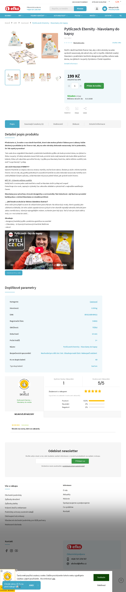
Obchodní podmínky (80, 2)
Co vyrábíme (68, 507)
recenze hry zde (14, 273)
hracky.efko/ (11, 550)
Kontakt (66, 511)
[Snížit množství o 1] (69, 86)
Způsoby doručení (99, 2)
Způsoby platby (11, 503)
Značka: (116, 43)
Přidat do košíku (94, 86)
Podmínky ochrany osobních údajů (19, 512)
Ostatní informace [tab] (97, 124)
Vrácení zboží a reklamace (15, 507)
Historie (66, 498)
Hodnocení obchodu (13, 524)
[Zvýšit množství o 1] (80, 86)
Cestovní (93, 301)
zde (53, 579)
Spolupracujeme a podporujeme (76, 503)
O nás (65, 490)
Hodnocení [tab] (58, 124)
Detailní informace (71, 63)
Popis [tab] (12, 124)
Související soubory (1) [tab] (34, 124)
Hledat (80, 9)
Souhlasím (101, 577)
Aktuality (66, 494)
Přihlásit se (80, 461)
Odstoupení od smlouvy (14, 516)
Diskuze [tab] (76, 124)
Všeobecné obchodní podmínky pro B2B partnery (25, 520)
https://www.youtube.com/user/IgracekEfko (16, 550)
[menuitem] (10, 15)
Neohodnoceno (78, 43)
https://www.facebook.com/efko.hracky (6, 550)
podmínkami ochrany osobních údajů (74, 466)
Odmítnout (101, 585)
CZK (117, 1)
